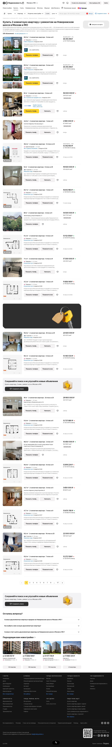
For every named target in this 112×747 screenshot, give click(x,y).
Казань (48, 688)
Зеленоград (70, 683)
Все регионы (27, 701)
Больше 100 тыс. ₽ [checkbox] (25, 324)
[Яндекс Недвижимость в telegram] (108, 723)
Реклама (18, 723)
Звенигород (27, 215)
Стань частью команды (29, 723)
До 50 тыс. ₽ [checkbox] (22, 318)
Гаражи (92, 686)
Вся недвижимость (8, 723)
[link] (106, 3)
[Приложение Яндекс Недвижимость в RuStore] (108, 735)
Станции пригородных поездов (32, 706)
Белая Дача (27, 688)
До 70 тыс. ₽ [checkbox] (33, 318)
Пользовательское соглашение (47, 723)
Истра (25, 444)
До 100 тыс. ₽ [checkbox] (10, 324)
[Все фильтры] (4, 13)
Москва (48, 678)
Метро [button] (91, 13)
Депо (4, 681)
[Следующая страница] (62, 582)
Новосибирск (50, 683)
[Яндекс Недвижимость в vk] (102, 723)
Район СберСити (28, 41)
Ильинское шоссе (37, 402)
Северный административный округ (34, 678)
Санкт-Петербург (51, 681)
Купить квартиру (72, 701)
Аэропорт (26, 683)
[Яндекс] (106, 743)
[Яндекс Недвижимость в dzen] (105, 723)
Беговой (26, 686)
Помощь (76, 723)
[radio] (29, 582)
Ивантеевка (70, 691)
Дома (91, 681)
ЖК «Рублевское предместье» (32, 97)
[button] (67, 3)
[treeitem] (8, 8)
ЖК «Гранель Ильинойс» (31, 148)
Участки (92, 678)
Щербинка (70, 678)
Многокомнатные (8, 704)
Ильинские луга (28, 194)
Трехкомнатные (7, 711)
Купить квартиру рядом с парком (76, 704)
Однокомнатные (7, 706)
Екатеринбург (50, 686)
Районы (26, 711)
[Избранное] (63, 3)
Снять (48, 701)
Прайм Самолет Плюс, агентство (37, 105)
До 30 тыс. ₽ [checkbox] (10, 318)
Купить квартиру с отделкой (75, 714)
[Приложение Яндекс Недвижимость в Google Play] (102, 735)
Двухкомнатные (7, 701)
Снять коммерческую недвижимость (77, 711)
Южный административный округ (33, 681)
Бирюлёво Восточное (30, 691)
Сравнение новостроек (30, 709)
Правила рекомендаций (64, 723)
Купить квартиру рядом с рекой (76, 706)
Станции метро (28, 704)
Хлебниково (6, 686)
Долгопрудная (7, 683)
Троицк (69, 688)
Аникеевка (6, 678)
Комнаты (92, 688)
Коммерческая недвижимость (98, 683)
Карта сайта (83, 723)
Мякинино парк (28, 171)
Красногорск (27, 402)
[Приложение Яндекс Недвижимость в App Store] (99, 735)
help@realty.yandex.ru (37, 734)
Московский (70, 686)
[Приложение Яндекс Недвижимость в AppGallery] (105, 735)
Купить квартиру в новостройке (76, 709)
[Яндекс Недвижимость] (13, 3)
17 (58, 582)
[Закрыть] (108, 13)
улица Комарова (35, 215)
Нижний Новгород (51, 691)
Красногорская (7, 691)
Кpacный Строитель (8, 688)
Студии (5, 709)
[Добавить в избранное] (57, 55)
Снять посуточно (51, 704)
